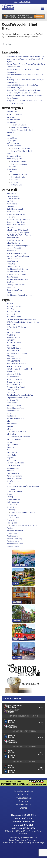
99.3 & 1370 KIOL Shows (16, 364)
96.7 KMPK (11, 345)
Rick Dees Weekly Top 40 (16, 274)
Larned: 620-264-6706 (23, 822)
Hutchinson (11, 416)
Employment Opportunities (17, 398)
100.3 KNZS (11, 304)
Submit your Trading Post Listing (24, 525)
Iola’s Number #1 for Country (18, 230)
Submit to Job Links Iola (20, 437)
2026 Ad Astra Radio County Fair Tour (21, 319)
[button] (42, 8)
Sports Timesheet (14, 499)
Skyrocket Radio (30, 838)
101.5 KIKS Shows (13, 311)
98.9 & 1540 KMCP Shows (17, 353)
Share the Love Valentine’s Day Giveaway (23, 486)
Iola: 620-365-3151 (23, 818)
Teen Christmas (13, 518)
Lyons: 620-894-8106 (23, 825)
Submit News (12, 507)
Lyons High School (18, 161)
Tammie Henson (13, 199)
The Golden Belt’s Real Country (19, 235)
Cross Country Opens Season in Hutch (22, 93)
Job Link (10, 429)
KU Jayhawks (16, 185)
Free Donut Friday (13, 400)
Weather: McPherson (15, 544)
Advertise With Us (14, 374)
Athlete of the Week (14, 114)
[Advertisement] (23, 16)
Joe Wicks (10, 201)
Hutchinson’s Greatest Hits (17, 279)
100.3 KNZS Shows (14, 306)
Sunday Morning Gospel (16, 214)
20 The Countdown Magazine (18, 246)
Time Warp (11, 264)
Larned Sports (12, 140)
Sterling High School (19, 164)
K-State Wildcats (18, 177)
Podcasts (10, 471)
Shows (9, 494)
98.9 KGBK (11, 356)
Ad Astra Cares (12, 112)
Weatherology (38, 842)
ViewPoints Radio (13, 212)
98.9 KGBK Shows (14, 358)
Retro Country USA (14, 290)
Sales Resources (13, 481)
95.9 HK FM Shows (14, 343)
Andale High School (19, 174)
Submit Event (12, 505)
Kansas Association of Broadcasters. (24, 840)
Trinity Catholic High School (22, 130)
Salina (9, 484)
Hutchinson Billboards (15, 418)
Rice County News (14, 156)
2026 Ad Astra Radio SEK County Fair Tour (23, 322)
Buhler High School (18, 125)
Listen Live (11, 447)
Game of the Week (14, 405)
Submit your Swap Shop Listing (23, 512)
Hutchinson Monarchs (20, 127)
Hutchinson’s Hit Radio (16, 272)
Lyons (9, 450)
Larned (9, 442)
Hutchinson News (13, 120)
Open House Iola (13, 465)
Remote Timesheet (14, 478)
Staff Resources (13, 502)
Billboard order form (14, 382)
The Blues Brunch (13, 266)
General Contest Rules (15, 408)
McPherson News (13, 143)
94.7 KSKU (11, 330)
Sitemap (10, 497)
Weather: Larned (13, 536)
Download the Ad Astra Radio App (20, 395)
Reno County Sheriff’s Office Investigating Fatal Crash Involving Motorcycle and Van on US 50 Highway (25, 59)
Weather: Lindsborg (14, 538)
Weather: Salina (13, 546)
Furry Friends (12, 403)
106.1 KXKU (11, 314)
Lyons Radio (11, 455)
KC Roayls (15, 182)
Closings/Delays (13, 390)
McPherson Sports (14, 146)
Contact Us (11, 392)
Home (9, 413)
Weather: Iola (12, 533)
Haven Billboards (13, 411)
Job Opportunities (14, 439)
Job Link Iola (11, 434)
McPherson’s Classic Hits (16, 253)
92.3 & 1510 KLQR (13, 325)
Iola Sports (11, 135)
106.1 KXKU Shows (14, 317)
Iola (8, 421)
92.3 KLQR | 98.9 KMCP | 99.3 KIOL (24, 731)
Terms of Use (12, 520)
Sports (9, 172)
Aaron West (11, 193)
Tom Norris (11, 217)
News (9, 154)
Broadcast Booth (13, 385)
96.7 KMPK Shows (14, 348)
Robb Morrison (12, 261)
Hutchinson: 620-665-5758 (23, 815)
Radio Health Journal (15, 209)
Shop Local (11, 489)
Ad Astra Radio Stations (23, 2)
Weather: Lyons (13, 541)
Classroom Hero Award (16, 387)
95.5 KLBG (11, 335)
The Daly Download (14, 259)
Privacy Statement (14, 476)
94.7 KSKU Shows (13, 332)
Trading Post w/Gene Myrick (18, 232)
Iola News (10, 133)
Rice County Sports (14, 159)
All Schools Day (13, 377)
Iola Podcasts (12, 424)
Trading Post (12, 523)
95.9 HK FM (11, 340)
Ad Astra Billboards (14, 366)
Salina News (11, 167)
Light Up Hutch (12, 445)
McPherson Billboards (15, 463)
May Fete (10, 458)
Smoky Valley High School (21, 151)
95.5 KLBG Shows (13, 338)
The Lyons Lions (13, 196)
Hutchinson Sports (14, 122)
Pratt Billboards (13, 473)
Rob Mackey (11, 251)
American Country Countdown (19, 219)
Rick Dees (10, 282)
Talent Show (11, 515)
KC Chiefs (15, 180)
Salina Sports (12, 169)
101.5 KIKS (11, 309)
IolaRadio (10, 426)
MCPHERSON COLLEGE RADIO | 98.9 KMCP (23, 716)
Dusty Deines (12, 204)
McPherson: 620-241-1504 (23, 828)
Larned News (12, 138)
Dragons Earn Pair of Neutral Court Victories (24, 90)
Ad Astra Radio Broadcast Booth (19, 369)
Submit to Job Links (19, 431)
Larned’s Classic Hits (15, 248)
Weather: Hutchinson (15, 531)
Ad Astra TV (11, 371)
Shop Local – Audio (14, 491)
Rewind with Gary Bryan (16, 222)
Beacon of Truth (13, 238)
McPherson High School (20, 148)
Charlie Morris (12, 206)
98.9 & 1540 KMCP (14, 351)
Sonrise (10, 292)
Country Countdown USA (17, 285)
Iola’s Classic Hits (13, 243)
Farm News (11, 117)
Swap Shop (11, 287)
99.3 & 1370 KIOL (13, 361)
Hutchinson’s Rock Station (17, 269)
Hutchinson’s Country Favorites (19, 295)
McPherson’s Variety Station (18, 256)
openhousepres (13, 468)
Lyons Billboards (13, 452)
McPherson (11, 460)
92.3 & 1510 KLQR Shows (16, 327)
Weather (10, 528)
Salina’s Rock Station (15, 240)
